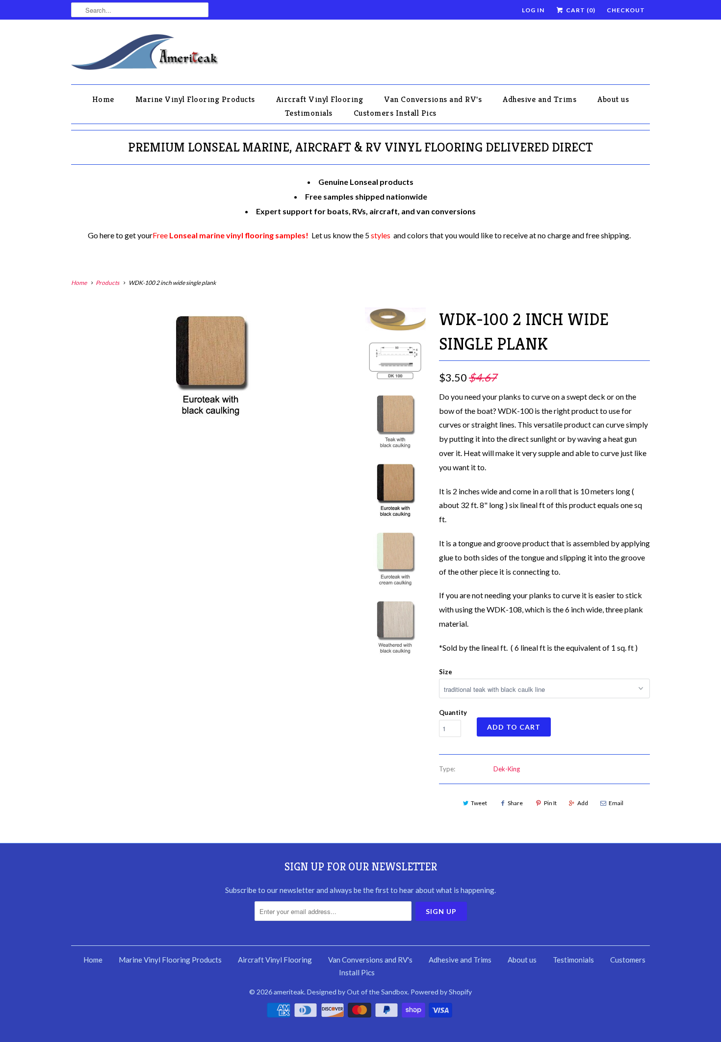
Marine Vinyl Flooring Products (195, 99)
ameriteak (289, 992)
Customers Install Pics (395, 112)
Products (107, 282)
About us (613, 99)
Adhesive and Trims (539, 99)
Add (582, 803)
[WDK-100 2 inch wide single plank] (210, 365)
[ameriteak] (144, 54)
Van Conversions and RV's (433, 99)
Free (231, 235)
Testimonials (309, 112)
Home (103, 99)
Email (616, 803)
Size (445, 672)
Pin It (550, 803)
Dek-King (506, 769)
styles (380, 235)
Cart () (580, 10)
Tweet (479, 803)
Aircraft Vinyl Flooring (319, 99)
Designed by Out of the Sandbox (357, 992)
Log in (533, 10)
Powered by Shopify (441, 992)
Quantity (453, 712)
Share (515, 803)
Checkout (626, 10)
